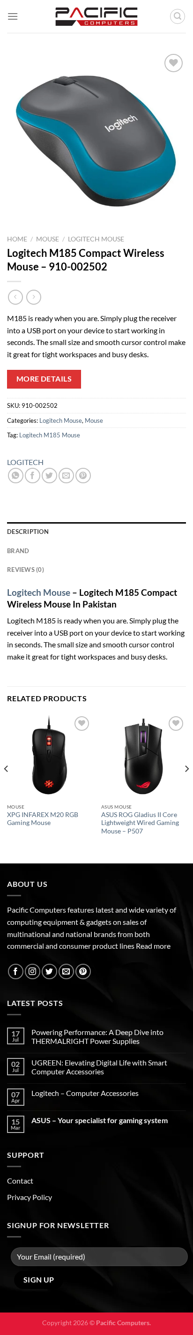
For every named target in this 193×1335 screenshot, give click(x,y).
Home (17, 239)
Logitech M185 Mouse (49, 435)
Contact (20, 1180)
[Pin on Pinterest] (83, 475)
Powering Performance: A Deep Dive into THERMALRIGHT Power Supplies (97, 1036)
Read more (153, 945)
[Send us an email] (66, 971)
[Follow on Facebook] (15, 971)
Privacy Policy (29, 1196)
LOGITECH (25, 462)
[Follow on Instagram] (32, 971)
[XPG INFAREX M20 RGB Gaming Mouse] (49, 756)
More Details (44, 379)
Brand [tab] (18, 551)
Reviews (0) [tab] (25, 569)
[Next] (186, 788)
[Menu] (12, 16)
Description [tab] (28, 531)
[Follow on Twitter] (49, 971)
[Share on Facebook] (32, 475)
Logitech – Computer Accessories (85, 1092)
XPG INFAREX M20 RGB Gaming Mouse (42, 819)
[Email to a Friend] (66, 475)
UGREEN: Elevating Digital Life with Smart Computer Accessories (99, 1067)
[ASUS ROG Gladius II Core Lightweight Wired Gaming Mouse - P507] (143, 756)
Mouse (47, 239)
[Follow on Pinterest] (83, 971)
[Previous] (6, 788)
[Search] (177, 16)
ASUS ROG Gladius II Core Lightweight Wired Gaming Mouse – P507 (140, 823)
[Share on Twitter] (49, 475)
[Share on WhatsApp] (15, 475)
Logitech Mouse (96, 239)
